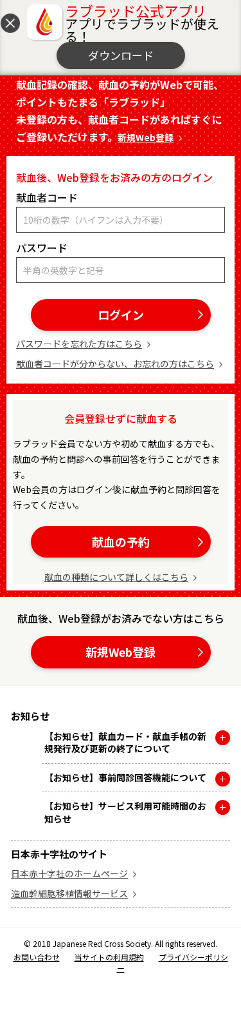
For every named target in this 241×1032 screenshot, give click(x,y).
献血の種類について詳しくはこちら (116, 576)
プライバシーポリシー (172, 962)
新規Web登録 (146, 137)
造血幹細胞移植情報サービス (69, 893)
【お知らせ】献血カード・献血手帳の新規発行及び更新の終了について (125, 742)
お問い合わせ (36, 956)
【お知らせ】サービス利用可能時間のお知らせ (125, 812)
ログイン (121, 314)
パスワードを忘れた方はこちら (79, 343)
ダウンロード (121, 55)
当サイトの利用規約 (109, 956)
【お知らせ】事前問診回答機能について (125, 778)
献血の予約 (121, 541)
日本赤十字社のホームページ (69, 873)
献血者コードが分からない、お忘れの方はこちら (115, 363)
